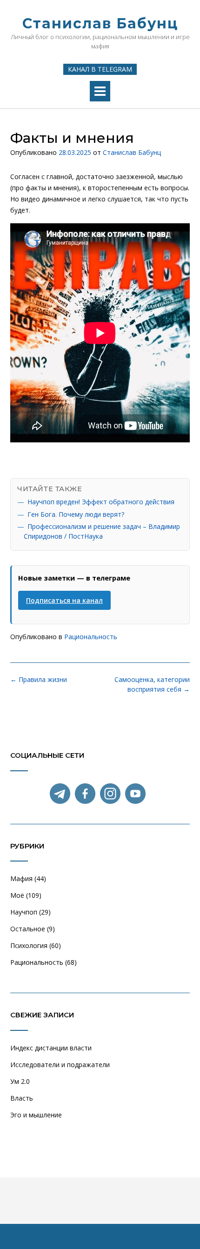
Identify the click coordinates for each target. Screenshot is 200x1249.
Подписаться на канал (64, 600)
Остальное (27, 928)
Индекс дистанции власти (51, 1047)
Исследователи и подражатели (60, 1064)
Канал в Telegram (100, 69)
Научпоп (23, 912)
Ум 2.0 (20, 1081)
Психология (28, 945)
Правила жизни (38, 679)
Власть (21, 1098)
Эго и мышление (36, 1114)
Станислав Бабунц (100, 23)
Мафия (21, 878)
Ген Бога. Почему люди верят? (75, 514)
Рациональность (90, 636)
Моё (17, 895)
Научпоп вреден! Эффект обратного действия (100, 501)
